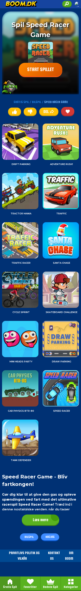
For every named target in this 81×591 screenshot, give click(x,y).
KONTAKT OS (54, 556)
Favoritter (30, 587)
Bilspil (29, 537)
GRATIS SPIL (21, 102)
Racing (50, 537)
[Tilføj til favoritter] (67, 111)
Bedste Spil (50, 587)
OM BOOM (69, 556)
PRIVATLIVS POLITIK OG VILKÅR (24, 556)
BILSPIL (36, 102)
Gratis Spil (10, 587)
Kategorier (71, 587)
